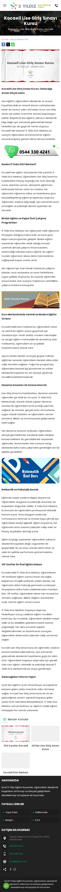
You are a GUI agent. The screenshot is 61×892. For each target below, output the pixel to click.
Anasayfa (13, 29)
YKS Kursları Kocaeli (15, 745)
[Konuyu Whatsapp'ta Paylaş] (13, 44)
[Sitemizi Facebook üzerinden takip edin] (10, 869)
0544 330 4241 (16, 853)
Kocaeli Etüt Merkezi (15, 772)
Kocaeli (49, 29)
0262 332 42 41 (16, 846)
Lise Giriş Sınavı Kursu (31, 29)
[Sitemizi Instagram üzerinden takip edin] (14, 869)
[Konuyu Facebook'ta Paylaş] (3, 44)
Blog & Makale (17, 39)
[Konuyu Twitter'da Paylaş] (8, 44)
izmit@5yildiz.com (18, 861)
